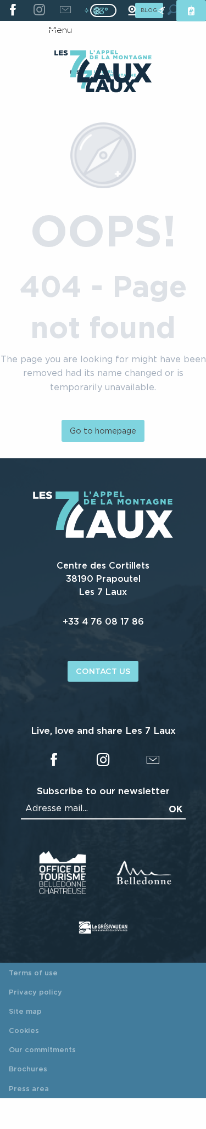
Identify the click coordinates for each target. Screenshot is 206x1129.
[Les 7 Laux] (103, 536)
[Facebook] (13, 10)
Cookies (24, 1030)
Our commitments (42, 1049)
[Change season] (107, 10)
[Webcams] (132, 10)
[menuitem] (103, 67)
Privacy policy (35, 992)
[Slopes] (161, 10)
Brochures (28, 1068)
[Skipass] (191, 10)
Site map (25, 1011)
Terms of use (33, 972)
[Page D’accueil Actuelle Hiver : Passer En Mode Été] (103, 10)
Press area (29, 1088)
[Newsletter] (65, 10)
